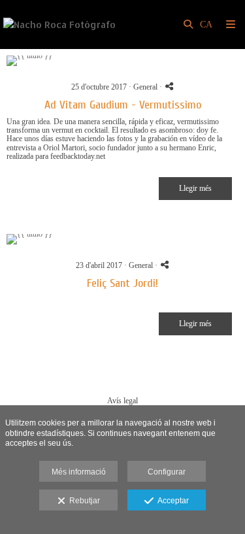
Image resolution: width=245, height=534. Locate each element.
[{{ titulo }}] (122, 61)
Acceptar (171, 500)
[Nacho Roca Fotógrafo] (59, 24)
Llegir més (195, 188)
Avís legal (122, 400)
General (145, 87)
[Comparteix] (169, 86)
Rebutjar (82, 500)
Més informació (79, 471)
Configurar (167, 471)
